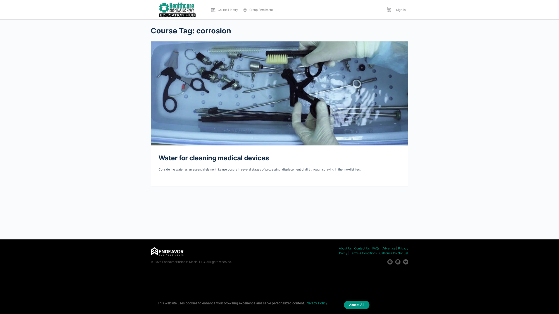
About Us (345, 248)
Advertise (388, 248)
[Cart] (389, 10)
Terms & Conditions (363, 253)
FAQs (376, 248)
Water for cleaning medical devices (214, 158)
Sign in (401, 10)
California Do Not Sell (393, 253)
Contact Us (362, 248)
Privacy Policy (316, 303)
